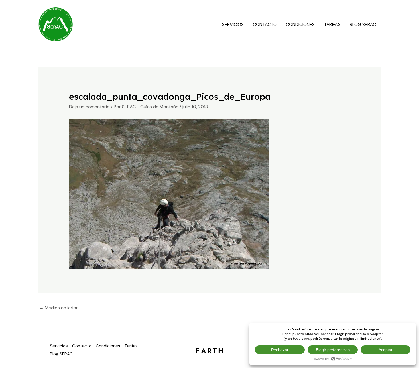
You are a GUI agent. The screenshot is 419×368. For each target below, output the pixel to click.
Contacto (265, 24)
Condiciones (300, 24)
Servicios (233, 24)
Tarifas (332, 24)
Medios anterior (58, 308)
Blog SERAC (363, 24)
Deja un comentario (89, 107)
